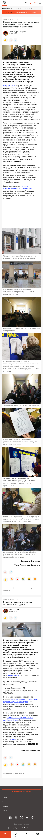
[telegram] (27, 817)
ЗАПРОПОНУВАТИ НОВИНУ (21, 792)
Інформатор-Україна (13, 828)
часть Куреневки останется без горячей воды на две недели (20, 700)
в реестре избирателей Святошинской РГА (17, 187)
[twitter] (21, 817)
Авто (35, 828)
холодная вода (19, 773)
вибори (17, 588)
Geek (23, 828)
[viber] (33, 817)
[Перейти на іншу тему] (30, 3)
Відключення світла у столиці (26, 12)
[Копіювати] (16, 40)
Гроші (29, 828)
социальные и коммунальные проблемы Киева (18, 718)
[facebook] (10, 817)
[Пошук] (35, 3)
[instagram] (16, 817)
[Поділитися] (11, 40)
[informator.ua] (4, 3)
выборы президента (28, 588)
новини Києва (7, 588)
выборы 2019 (6, 590)
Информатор (9, 85)
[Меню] (40, 3)
